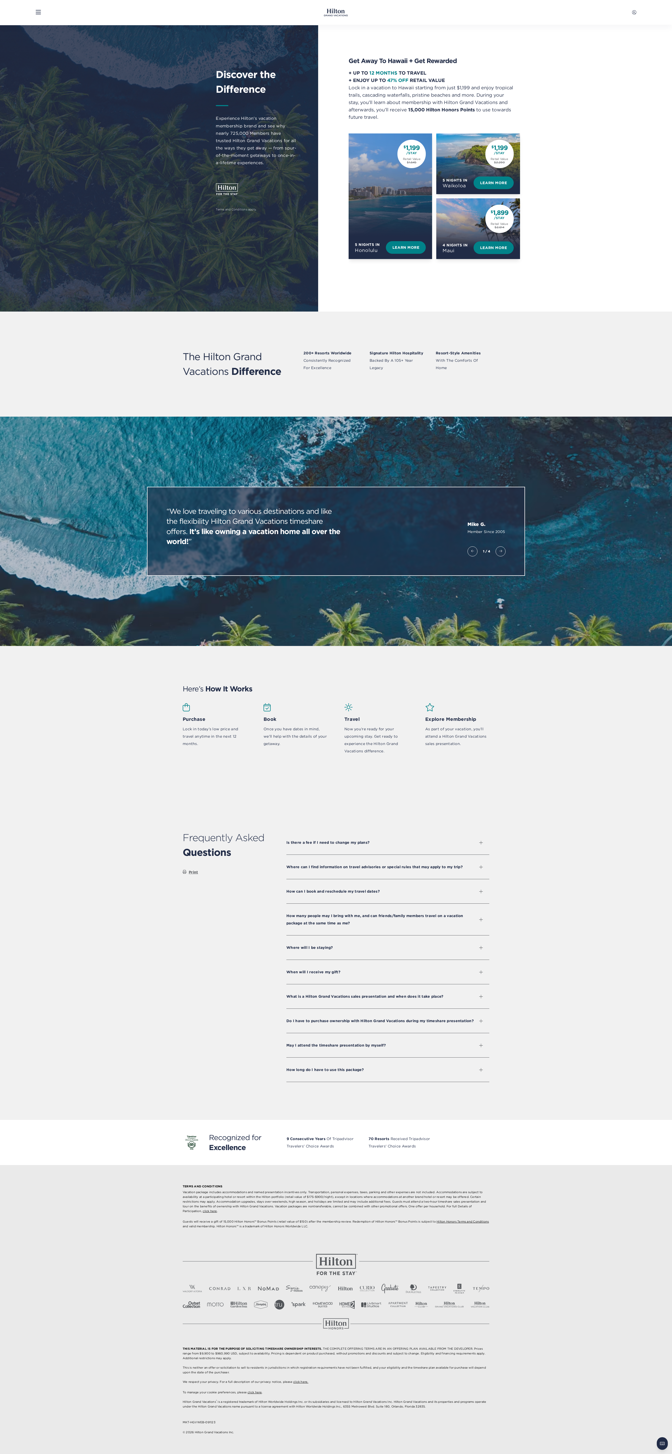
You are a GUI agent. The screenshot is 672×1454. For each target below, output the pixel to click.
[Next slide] (501, 551)
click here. (300, 1382)
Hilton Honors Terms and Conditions (463, 1221)
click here (210, 1211)
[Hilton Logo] (336, 1264)
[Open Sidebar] (38, 12)
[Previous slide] (472, 551)
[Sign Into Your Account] (634, 12)
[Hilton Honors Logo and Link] (336, 1323)
